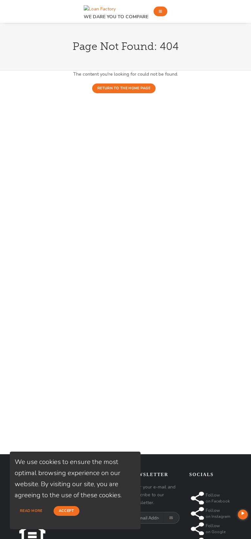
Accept (66, 510)
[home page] (100, 7)
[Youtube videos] (243, 514)
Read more (31, 510)
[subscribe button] (171, 518)
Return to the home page (123, 88)
